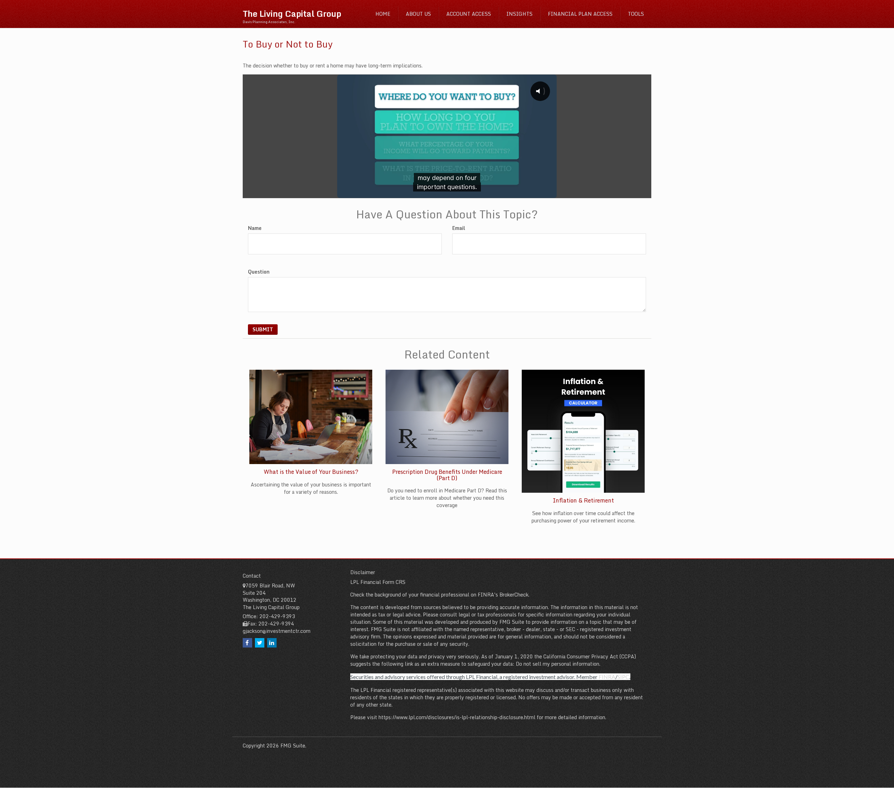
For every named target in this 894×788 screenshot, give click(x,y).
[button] (418, 14)
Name (255, 228)
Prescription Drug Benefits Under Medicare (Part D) (447, 475)
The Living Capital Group (292, 13)
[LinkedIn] (272, 643)
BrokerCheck (513, 595)
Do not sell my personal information (557, 664)
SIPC (623, 676)
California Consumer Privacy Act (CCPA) (589, 656)
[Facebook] (247, 643)
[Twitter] (259, 643)
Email (458, 228)
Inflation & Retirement (583, 500)
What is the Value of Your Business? (311, 471)
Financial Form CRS (382, 582)
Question (259, 271)
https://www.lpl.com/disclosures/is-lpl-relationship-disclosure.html (457, 717)
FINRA (607, 676)
